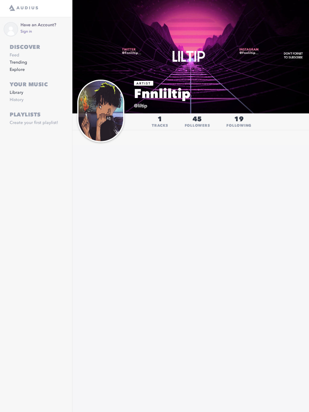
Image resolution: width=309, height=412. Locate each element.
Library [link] (16, 92)
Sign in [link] (26, 31)
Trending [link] (18, 62)
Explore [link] (17, 70)
